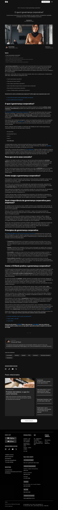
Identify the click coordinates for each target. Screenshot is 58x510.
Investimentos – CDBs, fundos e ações (27, 444)
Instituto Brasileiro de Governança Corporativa (17, 112)
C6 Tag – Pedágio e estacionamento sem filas (38, 443)
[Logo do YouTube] (13, 369)
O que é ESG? (10, 320)
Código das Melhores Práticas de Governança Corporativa (21, 233)
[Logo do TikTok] (9, 369)
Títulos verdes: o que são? (13, 318)
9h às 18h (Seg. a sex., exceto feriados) (32, 484)
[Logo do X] (16, 369)
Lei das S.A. (21, 121)
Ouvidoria (26, 481)
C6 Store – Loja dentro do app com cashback (27, 440)
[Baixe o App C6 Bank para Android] (10, 438)
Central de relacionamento (29, 466)
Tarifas (6, 502)
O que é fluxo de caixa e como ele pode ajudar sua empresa (20, 97)
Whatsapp (26, 476)
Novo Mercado (29, 149)
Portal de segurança (8, 506)
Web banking (47, 440)
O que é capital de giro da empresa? (15, 99)
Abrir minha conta (45, 1)
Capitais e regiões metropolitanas (31, 468)
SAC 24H (26, 489)
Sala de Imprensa (9, 456)
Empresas (23, 7)
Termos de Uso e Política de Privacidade (12, 504)
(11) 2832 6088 (27, 478)
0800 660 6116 (27, 474)
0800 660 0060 (27, 492)
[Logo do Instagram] (6, 369)
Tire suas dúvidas (9, 462)
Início (19, 7)
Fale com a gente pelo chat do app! (31, 462)
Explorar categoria (29, 420)
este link (48, 309)
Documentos (8, 458)
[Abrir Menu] (52, 2)
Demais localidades (28, 472)
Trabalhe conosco (9, 454)
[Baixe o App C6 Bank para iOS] (10, 441)
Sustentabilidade (8, 469)
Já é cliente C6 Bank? (28, 460)
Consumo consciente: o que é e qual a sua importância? (19, 316)
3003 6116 (26, 470)
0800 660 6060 (27, 486)
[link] (19, 397)
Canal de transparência (10, 460)
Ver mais (25, 451)
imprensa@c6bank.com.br (29, 498)
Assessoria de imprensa (29, 495)
